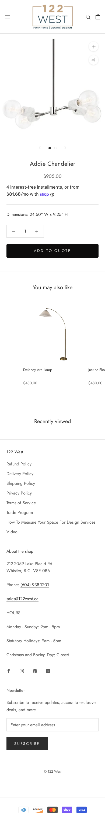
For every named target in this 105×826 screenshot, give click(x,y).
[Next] (65, 147)
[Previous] (39, 147)
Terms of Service (21, 503)
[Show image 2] (55, 148)
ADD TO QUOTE (52, 250)
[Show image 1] (49, 148)
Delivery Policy (19, 474)
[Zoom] (93, 46)
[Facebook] (8, 670)
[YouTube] (48, 670)
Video (12, 532)
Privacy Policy (19, 493)
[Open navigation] (7, 17)
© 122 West (52, 771)
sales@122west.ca (22, 599)
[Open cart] (98, 16)
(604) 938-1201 (34, 585)
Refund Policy (19, 464)
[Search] (88, 16)
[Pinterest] (35, 670)
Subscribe (27, 743)
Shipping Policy (20, 483)
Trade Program (19, 512)
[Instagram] (22, 670)
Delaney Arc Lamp (37, 369)
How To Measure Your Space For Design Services (50, 522)
